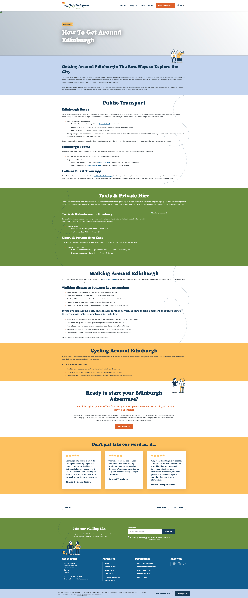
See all (68, 507)
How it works (147, 5)
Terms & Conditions (112, 577)
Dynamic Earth (104, 124)
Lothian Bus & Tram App (103, 176)
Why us (133, 5)
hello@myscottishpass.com (77, 579)
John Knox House (105, 162)
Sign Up (168, 531)
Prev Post (161, 507)
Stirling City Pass (143, 574)
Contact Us (109, 574)
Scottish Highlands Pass (146, 567)
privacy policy (82, 595)
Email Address (132, 527)
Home (123, 5)
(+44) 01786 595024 (74, 577)
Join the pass (142, 577)
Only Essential (163, 593)
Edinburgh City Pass (110, 279)
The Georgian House (94, 165)
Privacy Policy (110, 581)
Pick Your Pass (165, 5)
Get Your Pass (124, 426)
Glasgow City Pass (144, 570)
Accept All (182, 593)
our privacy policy (154, 539)
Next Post (178, 507)
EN (181, 5)
